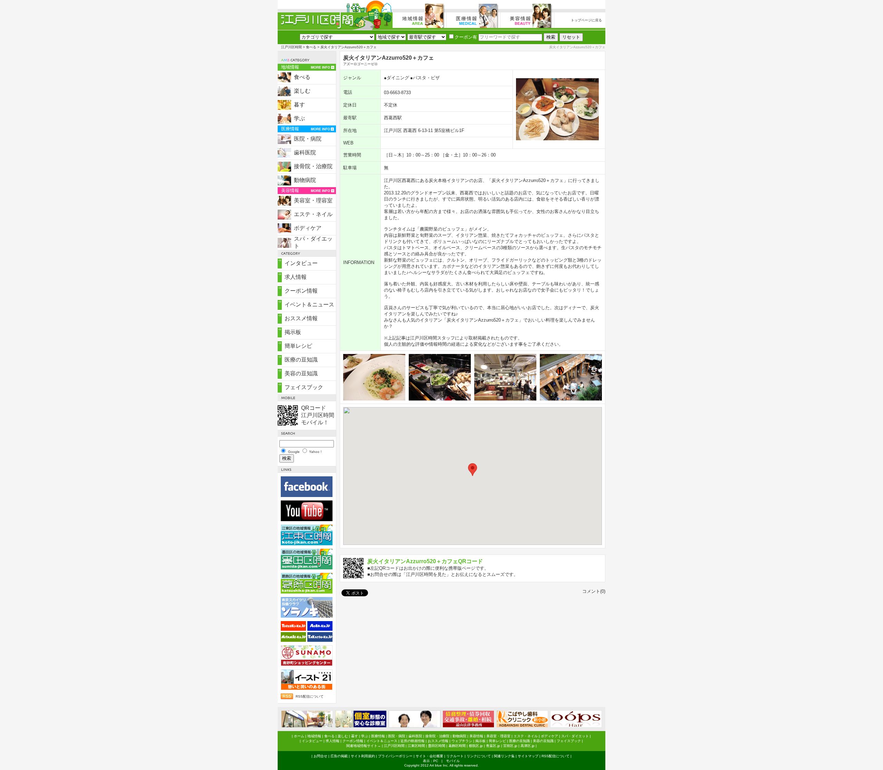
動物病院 (305, 180)
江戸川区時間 (291, 47)
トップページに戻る (586, 20)
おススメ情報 (301, 318)
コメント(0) (593, 591)
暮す (299, 105)
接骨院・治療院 (313, 166)
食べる (311, 47)
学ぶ (299, 118)
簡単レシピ (298, 346)
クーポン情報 (301, 291)
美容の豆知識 (301, 373)
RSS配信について (310, 696)
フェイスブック (304, 387)
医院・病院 (307, 139)
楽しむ (302, 91)
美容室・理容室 (313, 200)
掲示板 (293, 332)
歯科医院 (305, 152)
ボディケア (307, 228)
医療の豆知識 (301, 360)
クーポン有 (466, 37)
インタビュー (301, 263)
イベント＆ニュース (309, 304)
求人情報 (296, 277)
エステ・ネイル (313, 214)
